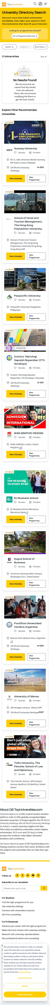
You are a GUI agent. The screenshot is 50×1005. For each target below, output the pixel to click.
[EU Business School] (9, 499)
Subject (24, 47)
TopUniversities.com (9, 814)
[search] (35, 4)
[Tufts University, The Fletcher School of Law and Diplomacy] (9, 764)
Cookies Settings (25, 978)
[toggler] (46, 3)
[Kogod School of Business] (9, 560)
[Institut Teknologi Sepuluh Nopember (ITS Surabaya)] (9, 358)
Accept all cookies (25, 994)
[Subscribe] (44, 888)
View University (15, 178)
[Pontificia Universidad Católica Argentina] (9, 624)
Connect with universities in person (18, 910)
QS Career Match (8, 843)
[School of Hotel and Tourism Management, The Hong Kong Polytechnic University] (9, 219)
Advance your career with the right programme (24, 926)
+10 (20, 447)
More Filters (40, 47)
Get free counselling (11, 914)
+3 (27, 512)
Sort (42, 57)
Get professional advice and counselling (20, 938)
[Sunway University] (9, 149)
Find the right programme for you (17, 902)
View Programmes (34, 178)
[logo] (12, 3)
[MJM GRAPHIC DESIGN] (9, 434)
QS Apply (31, 832)
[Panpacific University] (9, 297)
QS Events (17, 832)
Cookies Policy (25, 972)
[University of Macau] (9, 697)
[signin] (40, 3)
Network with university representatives (20, 934)
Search (8, 47)
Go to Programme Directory (24, 36)
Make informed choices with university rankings (24, 930)
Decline (25, 986)
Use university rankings (12, 906)
